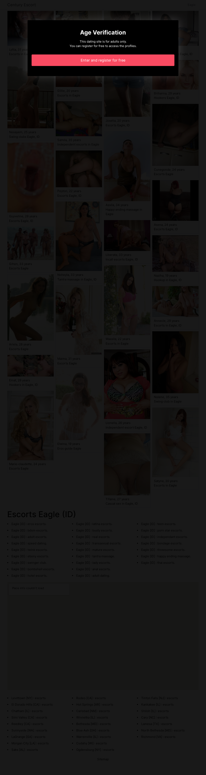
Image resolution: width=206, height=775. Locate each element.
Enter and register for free (103, 60)
